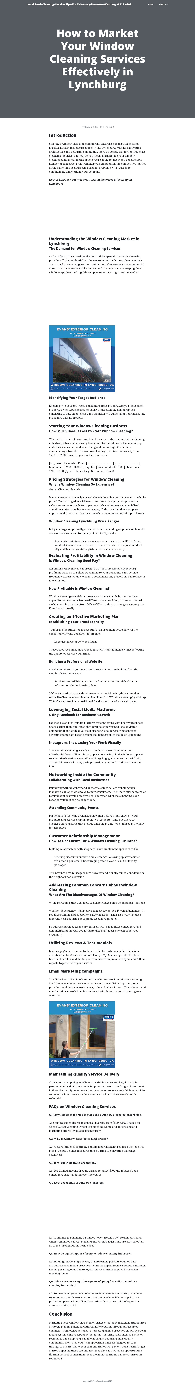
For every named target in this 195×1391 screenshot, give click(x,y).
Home (151, 4)
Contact (163, 4)
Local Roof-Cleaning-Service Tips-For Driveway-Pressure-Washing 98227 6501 (79, 4)
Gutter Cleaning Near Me (65, 489)
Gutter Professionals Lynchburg (116, 568)
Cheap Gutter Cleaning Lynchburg (70, 1126)
